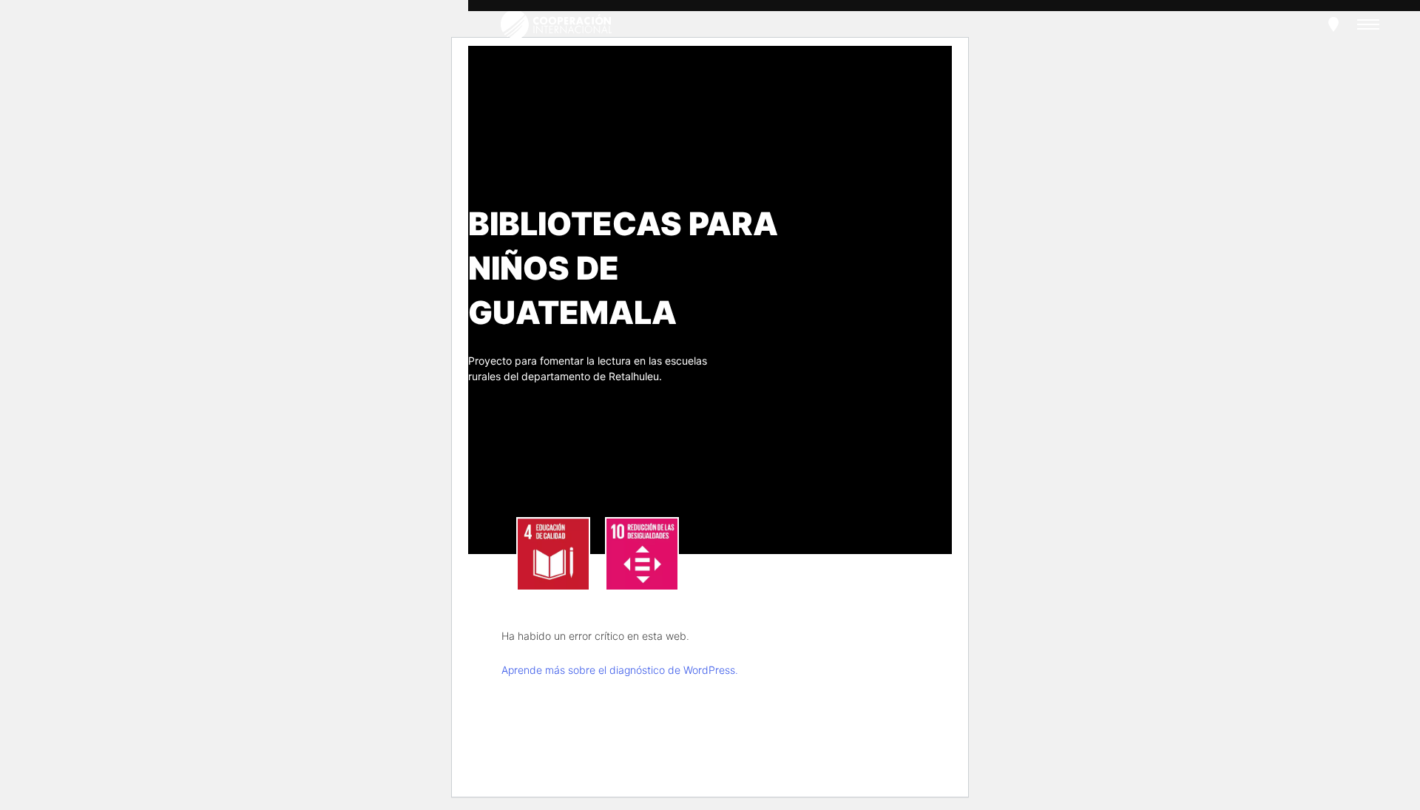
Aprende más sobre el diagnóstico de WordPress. (619, 670)
